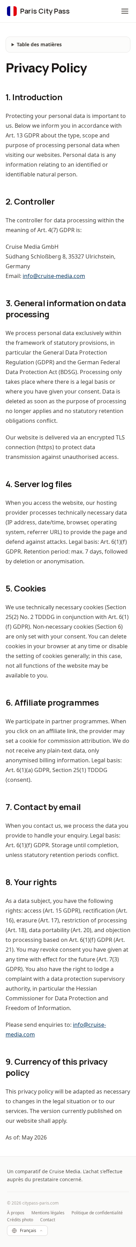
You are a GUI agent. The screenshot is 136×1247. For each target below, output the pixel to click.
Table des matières (39, 44)
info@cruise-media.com (54, 276)
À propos (15, 1213)
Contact (47, 1220)
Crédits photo (20, 1220)
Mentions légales (48, 1213)
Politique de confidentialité (97, 1213)
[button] (125, 11)
